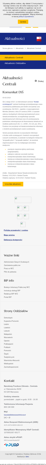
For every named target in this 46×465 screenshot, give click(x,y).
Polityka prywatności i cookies (16, 230)
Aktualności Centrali (14, 57)
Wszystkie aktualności (13, 184)
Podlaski (7, 347)
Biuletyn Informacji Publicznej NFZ (17, 287)
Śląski (6, 354)
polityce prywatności (26, 16)
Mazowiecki (8, 337)
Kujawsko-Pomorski (11, 321)
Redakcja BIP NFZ (11, 294)
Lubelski (7, 328)
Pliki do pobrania (10, 272)
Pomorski (7, 350)
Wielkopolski (8, 364)
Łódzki (6, 324)
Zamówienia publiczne (12, 265)
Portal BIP (8, 297)
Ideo (27, 457)
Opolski (7, 341)
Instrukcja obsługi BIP (12, 291)
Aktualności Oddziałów (15, 63)
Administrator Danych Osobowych (16, 262)
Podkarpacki (8, 344)
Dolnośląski (8, 318)
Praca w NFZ (9, 268)
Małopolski (8, 334)
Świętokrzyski (9, 357)
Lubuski (7, 331)
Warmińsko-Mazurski (12, 360)
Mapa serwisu (9, 235)
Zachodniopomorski (11, 367)
